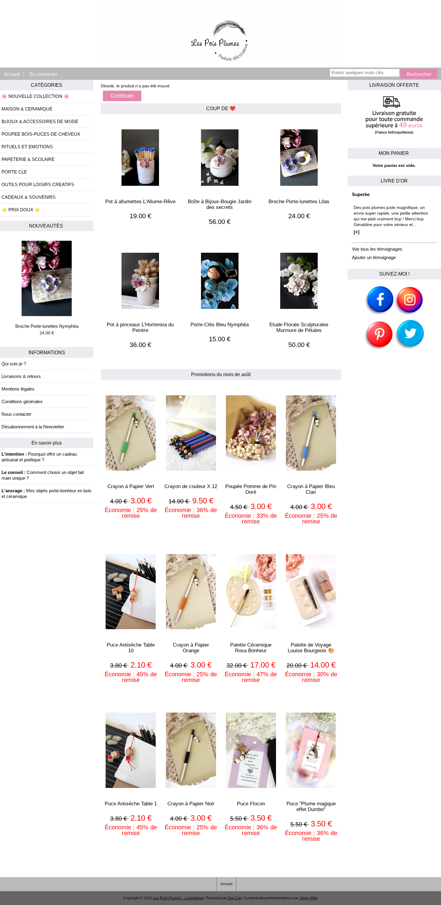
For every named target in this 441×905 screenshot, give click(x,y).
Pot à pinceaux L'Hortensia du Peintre (140, 327)
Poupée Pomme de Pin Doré (250, 489)
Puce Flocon (251, 804)
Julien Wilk (308, 898)
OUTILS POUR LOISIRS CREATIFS (38, 184)
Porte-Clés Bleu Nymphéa (219, 324)
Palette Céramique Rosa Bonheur (251, 647)
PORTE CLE (14, 171)
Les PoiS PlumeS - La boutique (178, 898)
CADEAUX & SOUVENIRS (29, 197)
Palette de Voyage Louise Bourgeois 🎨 (311, 647)
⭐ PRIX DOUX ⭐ (21, 209)
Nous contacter (17, 414)
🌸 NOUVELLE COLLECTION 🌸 (35, 96)
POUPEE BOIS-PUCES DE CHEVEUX (41, 134)
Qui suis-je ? (14, 363)
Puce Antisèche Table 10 (131, 647)
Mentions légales (18, 388)
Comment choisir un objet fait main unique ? (43, 475)
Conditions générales (22, 401)
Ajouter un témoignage (374, 257)
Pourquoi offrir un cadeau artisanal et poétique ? (39, 456)
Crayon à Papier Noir (190, 804)
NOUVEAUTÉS (46, 225)
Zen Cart (235, 898)
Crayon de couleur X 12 (190, 486)
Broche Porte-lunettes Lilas (298, 201)
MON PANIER (394, 153)
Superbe (361, 194)
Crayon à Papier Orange (191, 647)
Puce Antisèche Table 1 (131, 804)
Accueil (12, 74)
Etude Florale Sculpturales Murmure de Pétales (298, 327)
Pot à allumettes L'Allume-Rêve (140, 201)
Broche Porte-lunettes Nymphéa (46, 326)
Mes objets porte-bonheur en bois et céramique (47, 493)
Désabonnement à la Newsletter (33, 426)
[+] (356, 231)
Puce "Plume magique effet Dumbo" (311, 806)
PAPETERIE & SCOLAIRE (28, 159)
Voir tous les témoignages (377, 249)
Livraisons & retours (21, 376)
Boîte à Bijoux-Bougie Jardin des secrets (219, 204)
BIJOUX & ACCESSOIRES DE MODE (40, 121)
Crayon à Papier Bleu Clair (311, 489)
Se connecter (43, 74)
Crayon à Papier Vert (130, 486)
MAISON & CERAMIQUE (27, 108)
